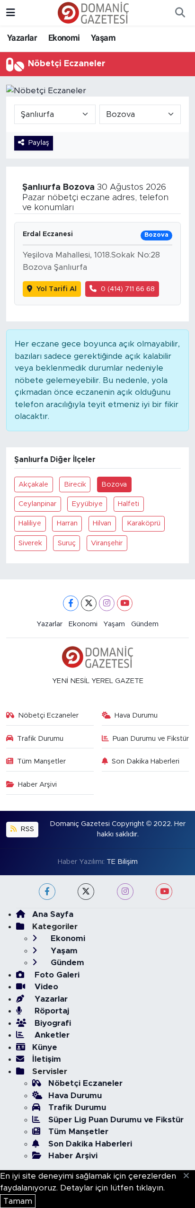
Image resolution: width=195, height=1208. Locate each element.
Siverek (30, 543)
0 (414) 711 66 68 (128, 289)
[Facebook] (71, 603)
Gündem (145, 624)
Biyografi (51, 1023)
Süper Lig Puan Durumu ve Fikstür (116, 1120)
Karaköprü (143, 523)
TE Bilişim (122, 861)
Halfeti (128, 503)
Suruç (67, 543)
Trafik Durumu (40, 738)
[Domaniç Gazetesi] (93, 12)
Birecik (75, 484)
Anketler (51, 1035)
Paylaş (38, 142)
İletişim (46, 1059)
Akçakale (33, 484)
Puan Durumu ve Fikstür (151, 738)
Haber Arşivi (37, 784)
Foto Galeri (56, 975)
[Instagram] (107, 603)
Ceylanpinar (37, 503)
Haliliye (29, 523)
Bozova (114, 484)
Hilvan (102, 523)
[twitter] (86, 891)
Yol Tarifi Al (56, 289)
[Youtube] (125, 603)
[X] (89, 603)
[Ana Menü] (10, 13)
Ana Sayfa (52, 914)
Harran (67, 523)
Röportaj (50, 1011)
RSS (26, 829)
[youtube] (164, 891)
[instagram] (125, 891)
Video (45, 987)
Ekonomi (64, 38)
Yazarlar (22, 38)
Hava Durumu (136, 715)
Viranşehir (107, 543)
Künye (44, 1047)
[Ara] (180, 13)
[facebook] (47, 891)
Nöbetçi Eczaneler (48, 715)
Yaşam (103, 38)
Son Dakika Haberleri (145, 761)
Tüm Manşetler (41, 761)
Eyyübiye (87, 503)
